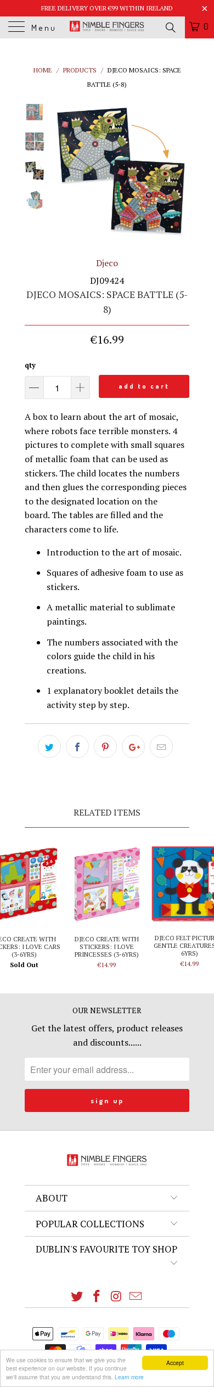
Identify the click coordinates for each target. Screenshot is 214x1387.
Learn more (129, 1377)
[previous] (63, 170)
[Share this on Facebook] (77, 746)
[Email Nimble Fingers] (136, 1297)
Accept (175, 1362)
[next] (179, 170)
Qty (30, 365)
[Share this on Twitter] (49, 746)
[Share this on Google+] (133, 746)
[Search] (170, 27)
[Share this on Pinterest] (105, 746)
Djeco (107, 263)
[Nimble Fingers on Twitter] (77, 1297)
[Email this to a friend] (161, 746)
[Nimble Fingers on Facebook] (96, 1297)
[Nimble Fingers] (107, 27)
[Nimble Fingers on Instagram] (116, 1297)
